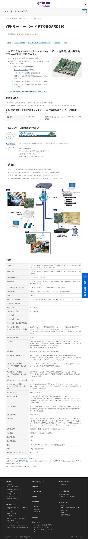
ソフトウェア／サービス (14, 494)
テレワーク (10, 520)
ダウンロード (38, 511)
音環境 (63, 505)
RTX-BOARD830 (23, 34)
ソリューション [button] (11, 504)
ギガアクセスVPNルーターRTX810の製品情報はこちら (27, 91)
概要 (9, 43)
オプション (10, 496)
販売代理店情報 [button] (64, 491)
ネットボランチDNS (21, 70)
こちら (42, 76)
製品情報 (14, 19)
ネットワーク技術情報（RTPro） (43, 525)
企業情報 (63, 484)
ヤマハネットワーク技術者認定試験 (17, 527)
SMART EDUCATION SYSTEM (70, 508)
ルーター (10, 484)
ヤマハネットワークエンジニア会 (17, 525)
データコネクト (19, 84)
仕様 (65, 43)
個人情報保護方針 (25, 537)
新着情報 (35, 517)
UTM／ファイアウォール (14, 487)
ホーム (7, 19)
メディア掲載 (36, 491)
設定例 (34, 496)
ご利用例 (57, 43)
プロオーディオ (65, 510)
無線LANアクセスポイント (15, 489)
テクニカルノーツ (12, 523)
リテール (10, 511)
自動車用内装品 (65, 515)
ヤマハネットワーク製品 (16, 11)
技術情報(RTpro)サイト (24, 461)
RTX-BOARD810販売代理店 (39, 43)
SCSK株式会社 (65, 494)
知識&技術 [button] (35, 501)
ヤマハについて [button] (64, 482)
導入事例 (35, 486)
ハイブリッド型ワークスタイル (16, 518)
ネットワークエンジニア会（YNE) (44, 527)
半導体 (63, 512)
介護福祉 (10, 516)
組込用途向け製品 (12, 498)
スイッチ (10, 491)
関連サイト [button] (36, 522)
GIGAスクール (11, 513)
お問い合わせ (19, 43)
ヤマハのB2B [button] (63, 502)
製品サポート (38, 509)
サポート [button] (35, 506)
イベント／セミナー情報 (68, 496)
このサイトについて (11, 537)
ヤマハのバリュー (38, 482)
